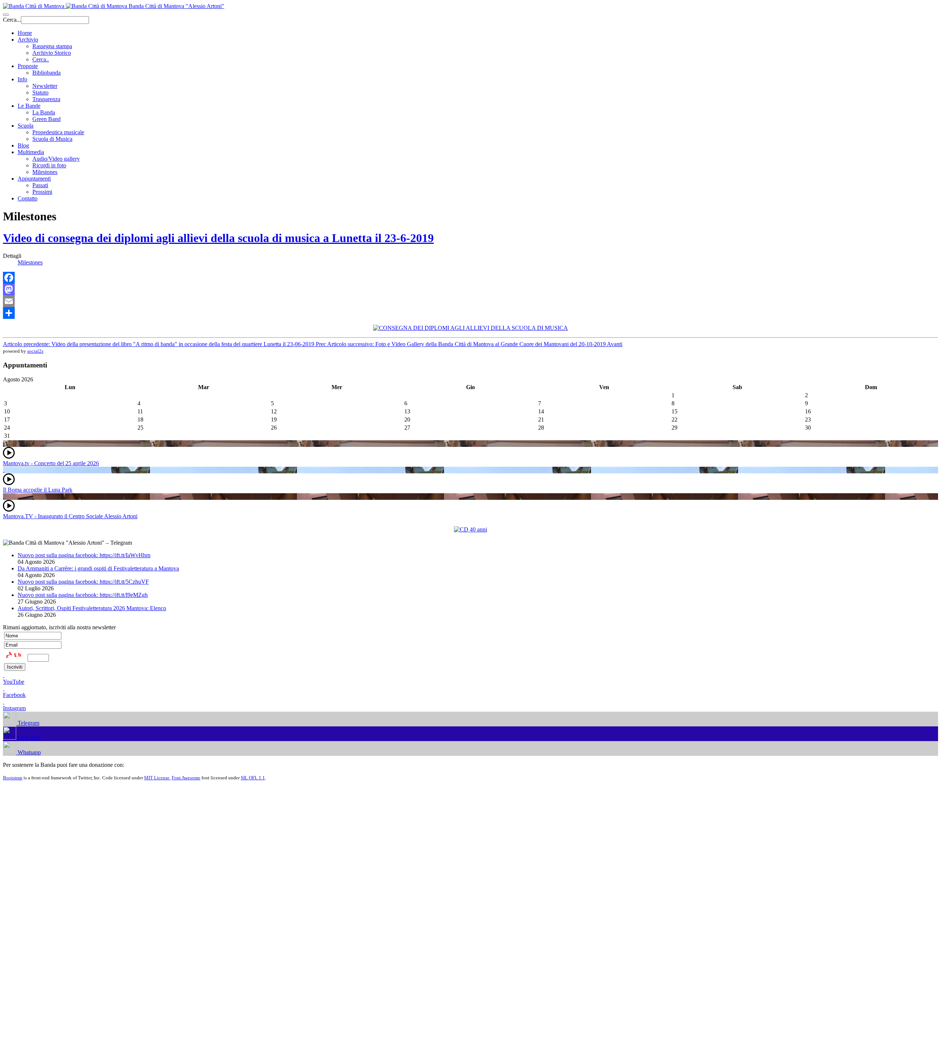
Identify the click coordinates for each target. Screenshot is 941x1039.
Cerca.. (40, 59)
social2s (35, 351)
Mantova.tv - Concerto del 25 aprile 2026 (51, 463)
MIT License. (157, 777)
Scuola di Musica (52, 139)
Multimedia (31, 152)
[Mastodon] (470, 289)
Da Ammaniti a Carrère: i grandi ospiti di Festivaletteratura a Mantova (98, 568)
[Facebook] (470, 278)
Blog (23, 145)
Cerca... (12, 20)
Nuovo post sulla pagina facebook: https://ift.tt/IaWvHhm (84, 555)
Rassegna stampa (52, 46)
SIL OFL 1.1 (253, 777)
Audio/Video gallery (56, 159)
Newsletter (44, 86)
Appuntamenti (34, 178)
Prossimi (42, 192)
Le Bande (29, 106)
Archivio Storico (51, 53)
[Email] (470, 301)
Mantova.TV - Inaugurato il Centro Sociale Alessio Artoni (70, 516)
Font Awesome (186, 777)
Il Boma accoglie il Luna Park (37, 490)
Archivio (28, 39)
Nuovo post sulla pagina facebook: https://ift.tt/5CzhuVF (83, 582)
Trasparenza (46, 99)
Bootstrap (12, 777)
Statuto (40, 92)
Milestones (44, 172)
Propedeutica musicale (58, 132)
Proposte (28, 66)
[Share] (470, 313)
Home (25, 33)
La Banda (43, 112)
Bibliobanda (46, 73)
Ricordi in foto (49, 165)
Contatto (27, 198)
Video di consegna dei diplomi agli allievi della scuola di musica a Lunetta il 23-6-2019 (218, 238)
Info (22, 79)
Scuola (25, 125)
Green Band (46, 119)
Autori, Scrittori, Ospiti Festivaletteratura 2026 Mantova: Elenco (92, 608)
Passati (40, 185)
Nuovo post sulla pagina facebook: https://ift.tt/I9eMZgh (83, 595)
